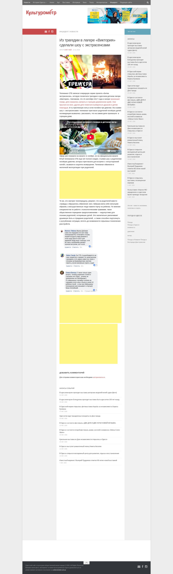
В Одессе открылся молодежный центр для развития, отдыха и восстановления (89, 453)
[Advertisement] (90, 185)
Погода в (133, 225)
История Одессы (39, 2)
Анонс (52, 2)
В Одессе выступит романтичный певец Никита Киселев (80, 446)
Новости (27, 2)
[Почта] (46, 31)
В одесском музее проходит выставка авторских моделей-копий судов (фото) (88, 392)
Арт (58, 2)
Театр (91, 2)
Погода (130, 222)
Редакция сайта (126, 2)
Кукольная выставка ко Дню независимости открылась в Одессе (83, 439)
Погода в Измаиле (134, 239)
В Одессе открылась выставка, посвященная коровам (137, 180)
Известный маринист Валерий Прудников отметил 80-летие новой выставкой (88, 460)
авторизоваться (99, 377)
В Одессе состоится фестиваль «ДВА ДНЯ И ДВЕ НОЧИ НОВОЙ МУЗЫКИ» (87, 423)
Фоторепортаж (101, 2)
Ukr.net (130, 205)
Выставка (66, 2)
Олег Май (68, 50)
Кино (84, 2)
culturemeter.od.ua (59, 570)
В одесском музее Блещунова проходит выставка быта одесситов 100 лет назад (89, 399)
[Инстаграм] (52, 31)
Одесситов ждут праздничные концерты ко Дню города (79, 416)
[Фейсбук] (49, 31)
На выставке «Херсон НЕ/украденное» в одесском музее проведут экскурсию (137, 192)
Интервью (76, 2)
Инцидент (113, 2)
